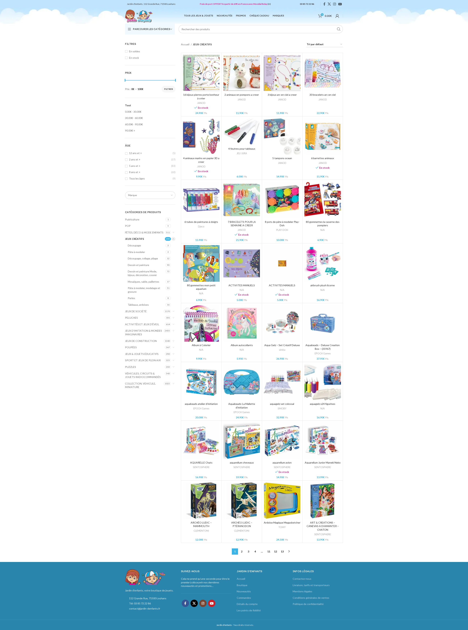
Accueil (185, 44)
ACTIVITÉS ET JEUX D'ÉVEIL (142, 324)
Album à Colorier (201, 345)
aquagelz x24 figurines (322, 403)
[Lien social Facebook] (324, 4)
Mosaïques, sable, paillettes (143, 281)
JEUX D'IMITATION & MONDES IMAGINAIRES (143, 332)
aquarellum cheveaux (242, 462)
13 (282, 551)
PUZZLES (130, 366)
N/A (322, 229)
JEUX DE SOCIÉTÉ (136, 311)
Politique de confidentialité (308, 603)
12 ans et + (135, 153)
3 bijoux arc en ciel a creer (282, 94)
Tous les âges (137, 178)
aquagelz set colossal (282, 403)
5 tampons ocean (282, 158)
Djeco (201, 226)
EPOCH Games (323, 353)
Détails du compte (247, 603)
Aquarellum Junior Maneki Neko (323, 462)
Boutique (242, 585)
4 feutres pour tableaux (241, 148)
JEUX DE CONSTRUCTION (141, 340)
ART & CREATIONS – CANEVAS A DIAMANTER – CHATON (323, 526)
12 (275, 551)
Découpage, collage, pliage (143, 258)
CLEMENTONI (201, 530)
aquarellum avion (282, 462)
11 (268, 551)
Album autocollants (242, 345)
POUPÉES (131, 347)
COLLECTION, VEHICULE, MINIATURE (140, 385)
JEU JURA (242, 153)
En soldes (134, 51)
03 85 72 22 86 (307, 4)
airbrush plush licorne (322, 285)
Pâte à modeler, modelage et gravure (144, 289)
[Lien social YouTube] (340, 4)
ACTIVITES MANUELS (242, 285)
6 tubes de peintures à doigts (201, 221)
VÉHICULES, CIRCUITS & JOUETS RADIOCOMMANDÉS (143, 375)
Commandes (244, 597)
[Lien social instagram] (334, 4)
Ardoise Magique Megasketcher (282, 522)
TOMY (282, 527)
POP (128, 225)
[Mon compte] (337, 16)
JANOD (201, 103)
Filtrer (168, 89)
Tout (128, 105)
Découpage (134, 245)
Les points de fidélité (249, 610)
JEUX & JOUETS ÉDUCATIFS (141, 353)
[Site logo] (138, 15)
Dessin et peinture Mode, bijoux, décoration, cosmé (142, 273)
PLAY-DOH (282, 229)
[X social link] (329, 4)
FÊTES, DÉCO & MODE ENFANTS (144, 232)
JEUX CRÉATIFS (134, 238)
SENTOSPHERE (201, 467)
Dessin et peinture (138, 265)
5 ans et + (134, 165)
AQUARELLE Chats (201, 462)
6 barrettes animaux (322, 158)
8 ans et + (134, 172)
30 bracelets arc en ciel (323, 94)
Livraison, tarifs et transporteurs (311, 585)
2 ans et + (134, 159)
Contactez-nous (302, 578)
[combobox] (150, 195)
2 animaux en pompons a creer (241, 94)
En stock (134, 57)
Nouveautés (244, 591)
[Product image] (201, 73)
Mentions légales (302, 591)
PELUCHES (131, 317)
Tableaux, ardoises (138, 304)
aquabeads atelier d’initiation (201, 403)
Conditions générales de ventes (311, 597)
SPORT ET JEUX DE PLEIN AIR (143, 360)
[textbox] (132, 195)
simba (282, 349)
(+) (269, 4)
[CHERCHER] (339, 29)
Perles (131, 298)
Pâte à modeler (136, 252)
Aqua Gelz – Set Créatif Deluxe (282, 345)
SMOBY (282, 408)
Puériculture (132, 219)
